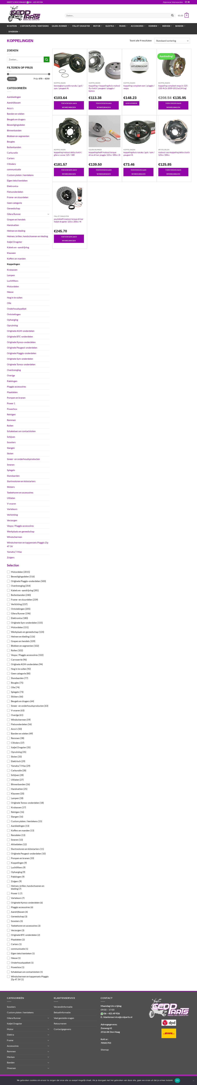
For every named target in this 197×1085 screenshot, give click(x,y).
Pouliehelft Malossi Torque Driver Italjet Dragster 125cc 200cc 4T (68, 220)
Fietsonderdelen (15, 191)
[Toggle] (48, 214)
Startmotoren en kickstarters (21, 481)
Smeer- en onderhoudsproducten (23, 459)
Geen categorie (14, 202)
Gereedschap (13, 208)
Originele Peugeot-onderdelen (22, 347)
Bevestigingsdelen (16, 124)
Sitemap (105, 1049)
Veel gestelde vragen (64, 1018)
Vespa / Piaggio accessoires (20, 525)
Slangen (11, 447)
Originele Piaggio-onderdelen (21, 353)
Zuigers (10, 557)
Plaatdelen (12, 392)
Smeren (10, 464)
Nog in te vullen (14, 297)
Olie (9, 303)
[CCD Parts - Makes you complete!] (33, 13)
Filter (12, 79)
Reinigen (11, 414)
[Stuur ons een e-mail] (189, 2)
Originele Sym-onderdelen (20, 358)
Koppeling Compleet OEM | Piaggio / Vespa (138, 86)
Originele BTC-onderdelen (20, 336)
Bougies (11, 141)
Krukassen (12, 269)
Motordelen (13, 286)
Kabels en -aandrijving (18, 247)
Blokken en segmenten (18, 136)
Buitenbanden (14, 147)
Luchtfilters (12, 280)
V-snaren (11, 503)
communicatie (14, 169)
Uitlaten (11, 498)
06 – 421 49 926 (36, 2)
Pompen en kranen (16, 397)
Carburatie (12, 152)
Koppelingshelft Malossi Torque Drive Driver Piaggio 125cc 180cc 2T (104, 153)
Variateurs (12, 509)
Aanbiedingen (14, 97)
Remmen (11, 420)
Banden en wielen (15, 113)
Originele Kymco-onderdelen (21, 342)
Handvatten (13, 225)
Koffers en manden (16, 258)
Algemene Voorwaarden (173, 2)
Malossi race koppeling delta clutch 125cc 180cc (174, 153)
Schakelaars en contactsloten (21, 431)
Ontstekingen (14, 314)
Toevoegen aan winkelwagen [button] (69, 105)
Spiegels (11, 470)
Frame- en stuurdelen (17, 197)
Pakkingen (12, 381)
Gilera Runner (14, 214)
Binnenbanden (14, 130)
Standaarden (13, 475)
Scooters (12, 26)
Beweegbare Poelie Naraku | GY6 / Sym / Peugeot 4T (68, 86)
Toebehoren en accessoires (20, 492)
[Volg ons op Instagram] (186, 2)
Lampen (11, 275)
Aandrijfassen (14, 102)
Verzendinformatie (63, 1006)
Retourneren (60, 1023)
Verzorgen (12, 520)
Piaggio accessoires (16, 386)
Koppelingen (13, 264)
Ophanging (12, 319)
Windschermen (14, 537)
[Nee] (193, 1081)
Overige (11, 375)
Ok (177, 1080)
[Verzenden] (172, 15)
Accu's (10, 108)
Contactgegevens (62, 1029)
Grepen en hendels (16, 219)
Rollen (10, 425)
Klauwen (11, 253)
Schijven (11, 436)
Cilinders (11, 163)
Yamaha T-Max (14, 551)
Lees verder (131, 103)
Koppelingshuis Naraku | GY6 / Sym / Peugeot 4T (138, 153)
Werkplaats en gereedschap (20, 531)
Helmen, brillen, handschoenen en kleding (27, 236)
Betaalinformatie (62, 1012)
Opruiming (12, 325)
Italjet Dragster (81, 26)
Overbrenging (14, 370)
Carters (10, 158)
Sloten (10, 453)
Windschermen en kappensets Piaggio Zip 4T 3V (27, 544)
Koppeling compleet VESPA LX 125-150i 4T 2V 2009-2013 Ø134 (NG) (173, 86)
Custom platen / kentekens (34, 26)
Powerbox (12, 409)
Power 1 (11, 403)
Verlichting (12, 514)
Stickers (11, 486)
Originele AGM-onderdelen (20, 330)
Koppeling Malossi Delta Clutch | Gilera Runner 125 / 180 (68, 153)
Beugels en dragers (16, 119)
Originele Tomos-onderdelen (21, 364)
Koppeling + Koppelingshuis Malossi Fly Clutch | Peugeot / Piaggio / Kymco (104, 88)
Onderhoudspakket (16, 308)
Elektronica (12, 186)
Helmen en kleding (16, 230)
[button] (28, 571)
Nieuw (10, 291)
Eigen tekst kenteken (17, 180)
